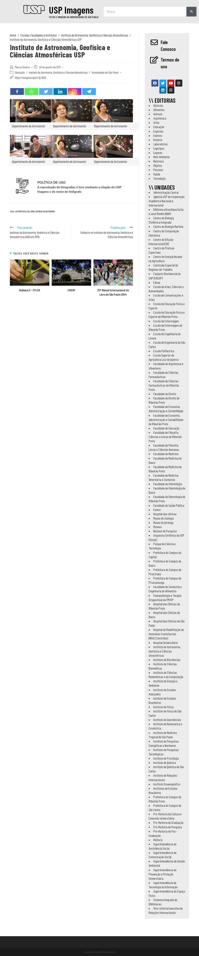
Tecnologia (159, 178)
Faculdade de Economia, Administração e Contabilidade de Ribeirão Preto (166, 419)
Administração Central (166, 192)
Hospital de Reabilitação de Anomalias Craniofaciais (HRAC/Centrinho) (166, 634)
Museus (157, 527)
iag (28, 211)
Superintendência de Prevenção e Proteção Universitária (162, 874)
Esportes (158, 131)
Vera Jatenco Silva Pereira (43, 211)
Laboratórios (160, 144)
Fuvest (157, 510)
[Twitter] (46, 91)
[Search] (191, 11)
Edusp (156, 282)
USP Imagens (71, 10)
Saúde (156, 174)
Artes (156, 122)
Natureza (158, 161)
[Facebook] (17, 91)
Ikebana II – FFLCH (29, 290)
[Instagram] (74, 91)
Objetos (157, 165)
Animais (157, 114)
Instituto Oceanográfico (166, 784)
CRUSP (71, 290)
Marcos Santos (22, 67)
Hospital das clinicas (165, 514)
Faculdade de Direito (164, 394)
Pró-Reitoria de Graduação (168, 822)
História (157, 140)
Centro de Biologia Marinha (168, 226)
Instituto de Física (163, 707)
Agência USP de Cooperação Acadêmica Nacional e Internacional (167, 201)
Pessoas (158, 170)
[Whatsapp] (31, 91)
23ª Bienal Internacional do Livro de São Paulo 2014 (113, 292)
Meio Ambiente (161, 157)
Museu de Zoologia (163, 518)
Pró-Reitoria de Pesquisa (167, 827)
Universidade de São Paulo (105, 72)
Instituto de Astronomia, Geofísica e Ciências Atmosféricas (58, 72)
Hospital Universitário (165, 643)
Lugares (157, 152)
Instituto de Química (164, 762)
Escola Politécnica (163, 351)
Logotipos (158, 148)
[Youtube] (170, 83)
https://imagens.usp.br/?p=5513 (30, 77)
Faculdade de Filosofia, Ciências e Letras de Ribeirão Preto (165, 436)
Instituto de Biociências (166, 660)
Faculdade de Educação (166, 428)
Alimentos (159, 110)
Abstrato (158, 105)
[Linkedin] (60, 91)
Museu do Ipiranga (163, 522)
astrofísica (20, 211)
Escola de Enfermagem (166, 321)
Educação (20, 72)
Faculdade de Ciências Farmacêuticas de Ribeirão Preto (164, 385)
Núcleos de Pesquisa (165, 531)
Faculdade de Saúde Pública (168, 505)
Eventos (157, 135)
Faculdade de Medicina (165, 454)
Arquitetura (159, 118)
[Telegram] (89, 91)
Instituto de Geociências (167, 720)
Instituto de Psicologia (166, 758)
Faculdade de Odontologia (167, 484)
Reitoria (157, 840)
